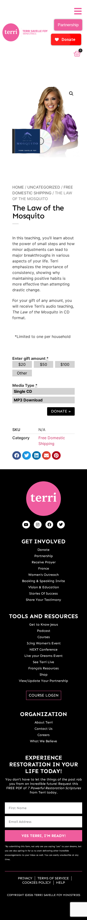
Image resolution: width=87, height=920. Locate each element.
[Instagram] (38, 524)
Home (18, 187)
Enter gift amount (30, 358)
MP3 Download (28, 400)
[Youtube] (26, 524)
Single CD (23, 391)
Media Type (24, 385)
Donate (61, 411)
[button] (71, 93)
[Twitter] (61, 524)
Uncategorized (43, 187)
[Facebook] (49, 524)
